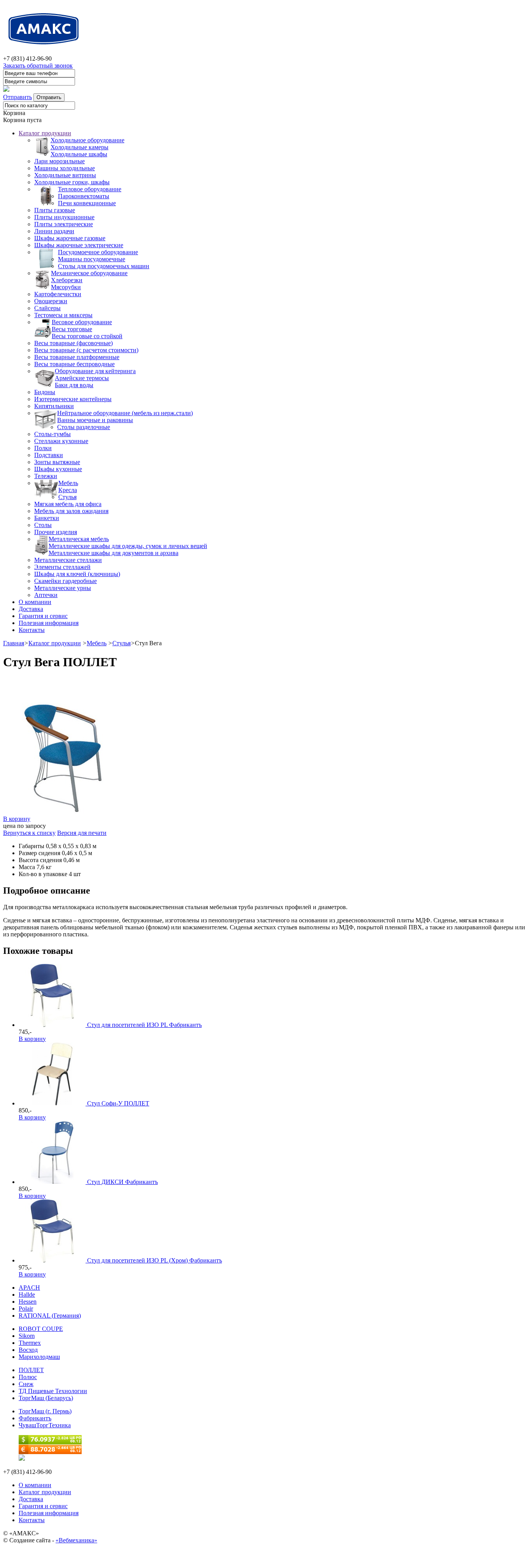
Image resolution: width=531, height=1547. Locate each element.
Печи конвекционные (87, 203)
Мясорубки (66, 287)
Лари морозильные (59, 161)
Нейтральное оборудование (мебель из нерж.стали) (125, 413)
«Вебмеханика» (76, 1540)
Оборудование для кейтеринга (95, 371)
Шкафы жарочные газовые (69, 238)
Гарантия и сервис (43, 616)
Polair (26, 1308)
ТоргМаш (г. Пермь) (45, 1411)
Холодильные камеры (79, 147)
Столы (43, 525)
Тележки (45, 476)
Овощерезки (50, 301)
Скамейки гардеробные (65, 581)
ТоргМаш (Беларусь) (46, 1398)
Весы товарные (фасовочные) (73, 343)
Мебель (68, 483)
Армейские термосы (82, 378)
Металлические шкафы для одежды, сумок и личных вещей (128, 546)
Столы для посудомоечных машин (103, 266)
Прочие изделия (55, 532)
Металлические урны (62, 588)
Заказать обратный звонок (38, 65)
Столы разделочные (83, 427)
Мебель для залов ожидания (71, 511)
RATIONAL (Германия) (50, 1315)
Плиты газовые (54, 210)
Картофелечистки (57, 294)
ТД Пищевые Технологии (53, 1391)
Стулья (67, 497)
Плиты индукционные (64, 217)
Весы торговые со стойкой (87, 336)
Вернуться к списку (29, 832)
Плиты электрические (63, 224)
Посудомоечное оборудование (98, 252)
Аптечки (46, 595)
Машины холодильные (64, 168)
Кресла (67, 490)
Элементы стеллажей (62, 567)
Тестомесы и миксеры (63, 315)
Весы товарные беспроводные (74, 364)
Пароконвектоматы (83, 196)
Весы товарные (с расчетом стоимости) (86, 350)
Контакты (32, 630)
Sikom (27, 1335)
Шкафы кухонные (58, 469)
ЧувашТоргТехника (45, 1425)
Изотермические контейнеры (73, 399)
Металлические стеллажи (68, 560)
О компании (35, 602)
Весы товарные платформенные (76, 357)
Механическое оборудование (89, 273)
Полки (43, 448)
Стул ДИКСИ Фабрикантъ (122, 1182)
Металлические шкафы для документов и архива (113, 553)
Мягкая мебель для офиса (67, 504)
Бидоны (44, 392)
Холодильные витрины (65, 175)
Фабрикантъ (35, 1418)
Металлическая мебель (79, 539)
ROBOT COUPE (41, 1328)
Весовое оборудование (82, 322)
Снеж (26, 1384)
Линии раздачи (54, 231)
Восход (28, 1349)
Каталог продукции (45, 133)
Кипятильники (54, 406)
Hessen (28, 1301)
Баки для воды (74, 385)
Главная (13, 643)
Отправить (17, 97)
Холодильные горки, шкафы (72, 182)
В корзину (16, 818)
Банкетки (46, 518)
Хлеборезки (66, 280)
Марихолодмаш (39, 1356)
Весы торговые (72, 329)
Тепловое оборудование (89, 189)
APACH (29, 1287)
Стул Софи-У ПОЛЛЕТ (118, 1103)
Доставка (31, 609)
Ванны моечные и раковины (95, 420)
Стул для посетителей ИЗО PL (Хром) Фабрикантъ (154, 1260)
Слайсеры (47, 308)
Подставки (48, 455)
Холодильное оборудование (87, 140)
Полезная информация (49, 623)
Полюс (28, 1377)
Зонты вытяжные (57, 462)
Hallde (27, 1294)
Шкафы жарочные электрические (78, 245)
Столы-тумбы (52, 434)
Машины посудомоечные (91, 259)
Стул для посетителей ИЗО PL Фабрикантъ (144, 1024)
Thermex (30, 1342)
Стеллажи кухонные (61, 441)
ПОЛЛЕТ (31, 1370)
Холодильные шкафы (79, 154)
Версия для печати (82, 832)
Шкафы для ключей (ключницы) (77, 574)
